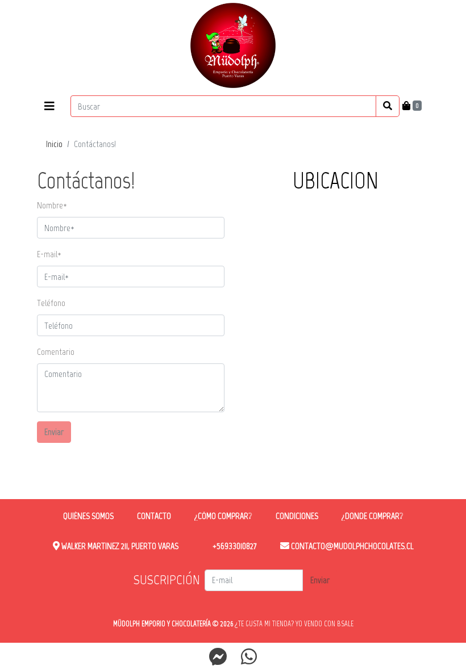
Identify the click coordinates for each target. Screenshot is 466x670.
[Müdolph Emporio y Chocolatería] (233, 45)
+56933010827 (234, 546)
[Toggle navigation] (49, 106)
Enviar (54, 431)
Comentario (55, 351)
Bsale (345, 623)
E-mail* (49, 254)
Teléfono (51, 303)
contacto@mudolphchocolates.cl (351, 546)
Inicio (54, 144)
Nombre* (52, 205)
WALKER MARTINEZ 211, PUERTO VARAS (119, 546)
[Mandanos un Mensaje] (218, 656)
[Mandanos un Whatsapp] (249, 656)
